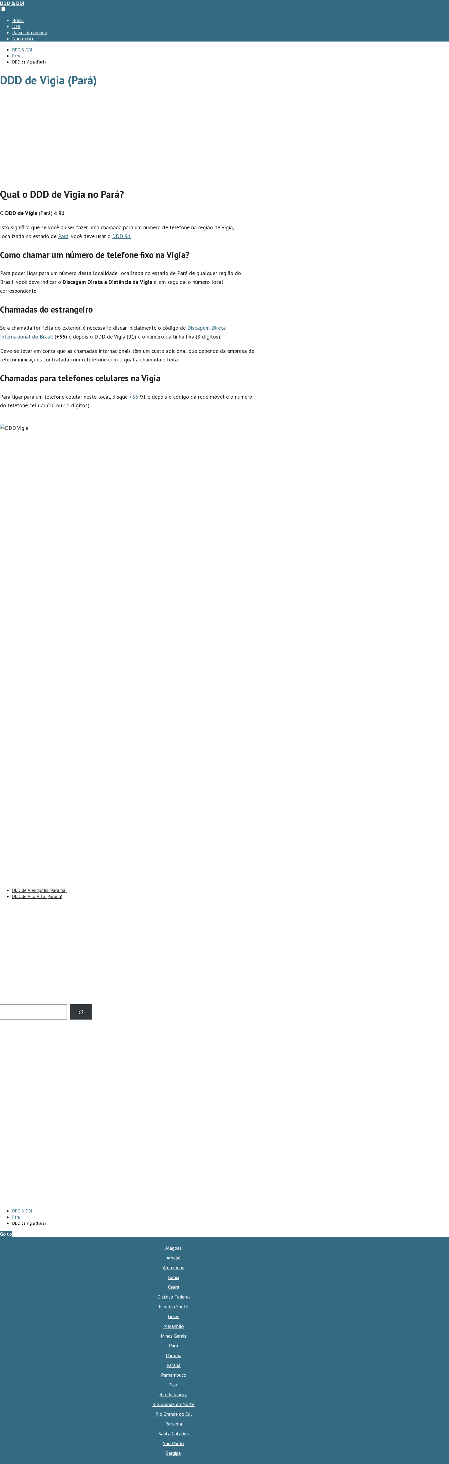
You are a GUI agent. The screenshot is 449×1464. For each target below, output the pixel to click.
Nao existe (23, 38)
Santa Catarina (174, 1433)
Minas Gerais (173, 1336)
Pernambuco (173, 1375)
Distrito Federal (173, 1297)
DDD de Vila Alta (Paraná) (37, 896)
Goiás (173, 1316)
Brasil (18, 20)
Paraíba (173, 1355)
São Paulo (173, 1443)
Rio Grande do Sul (173, 1414)
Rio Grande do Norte (173, 1404)
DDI (16, 26)
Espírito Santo (173, 1306)
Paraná (173, 1365)
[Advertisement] (128, 138)
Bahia (173, 1277)
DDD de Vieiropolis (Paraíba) (39, 890)
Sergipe (173, 1453)
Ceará (173, 1287)
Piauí (173, 1385)
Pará (63, 236)
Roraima (173, 1424)
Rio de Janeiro (173, 1394)
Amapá (173, 1258)
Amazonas (173, 1267)
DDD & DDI (12, 3)
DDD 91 (121, 236)
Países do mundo (29, 32)
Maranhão (173, 1326)
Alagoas (173, 1248)
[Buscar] (81, 1011)
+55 (133, 396)
